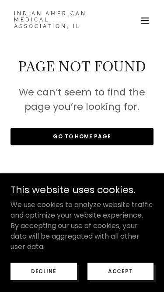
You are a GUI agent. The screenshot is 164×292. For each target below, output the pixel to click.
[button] (145, 20)
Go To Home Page (82, 136)
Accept (120, 270)
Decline (43, 270)
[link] (60, 26)
